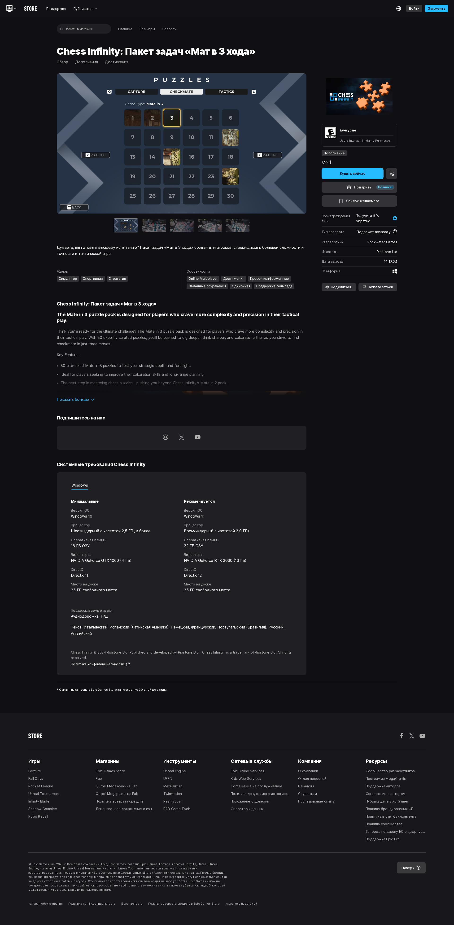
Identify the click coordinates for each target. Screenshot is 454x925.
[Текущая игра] (126, 225)
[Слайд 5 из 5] (237, 225)
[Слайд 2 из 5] (154, 225)
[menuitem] (125, 29)
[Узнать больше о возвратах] (395, 232)
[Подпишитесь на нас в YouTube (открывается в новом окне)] (197, 437)
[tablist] (181, 485)
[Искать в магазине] (61, 29)
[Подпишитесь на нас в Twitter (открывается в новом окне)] (181, 437)
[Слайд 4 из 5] (209, 225)
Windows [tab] (79, 485)
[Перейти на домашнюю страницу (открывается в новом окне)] (165, 437)
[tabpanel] (181, 544)
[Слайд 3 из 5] (182, 225)
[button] (181, 399)
